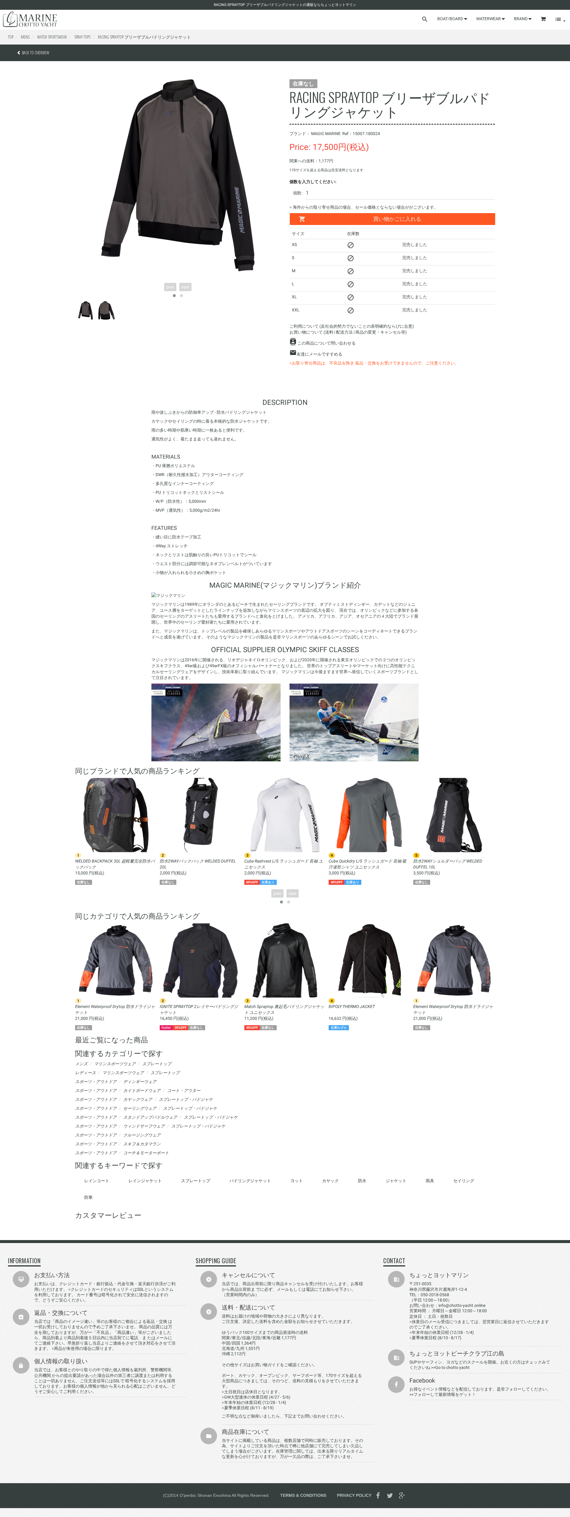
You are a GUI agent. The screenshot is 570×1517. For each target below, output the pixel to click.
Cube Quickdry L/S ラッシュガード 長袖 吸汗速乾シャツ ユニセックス (367, 864)
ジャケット (396, 1180)
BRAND (521, 18)
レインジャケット (145, 1180)
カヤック (330, 1180)
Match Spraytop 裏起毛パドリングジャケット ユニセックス (284, 1009)
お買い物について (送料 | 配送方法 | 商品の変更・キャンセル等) (348, 332)
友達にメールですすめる (319, 354)
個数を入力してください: (312, 181)
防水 (362, 1180)
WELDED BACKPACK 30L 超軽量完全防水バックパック (115, 864)
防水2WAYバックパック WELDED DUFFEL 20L (198, 864)
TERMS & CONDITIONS (303, 1495)
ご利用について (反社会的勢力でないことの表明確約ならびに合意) (351, 326)
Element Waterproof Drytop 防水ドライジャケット (115, 1009)
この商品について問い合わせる (326, 343)
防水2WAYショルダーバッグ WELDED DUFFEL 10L (447, 864)
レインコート (96, 1180)
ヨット (296, 1180)
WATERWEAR (489, 18)
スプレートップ (195, 1180)
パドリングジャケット (250, 1180)
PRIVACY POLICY (354, 1495)
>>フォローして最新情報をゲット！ (442, 1394)
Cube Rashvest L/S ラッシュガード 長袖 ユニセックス (283, 864)
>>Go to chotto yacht (450, 1367)
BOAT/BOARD (450, 18)
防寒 (88, 1197)
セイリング (463, 1180)
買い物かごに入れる (397, 219)
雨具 (430, 1180)
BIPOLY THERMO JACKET (352, 1006)
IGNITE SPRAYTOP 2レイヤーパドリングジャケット (199, 1009)
